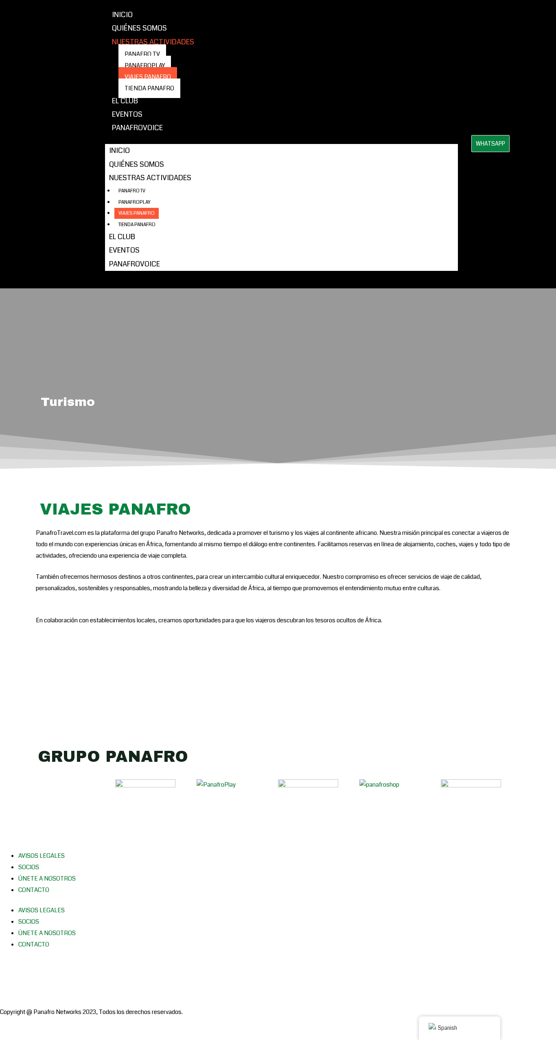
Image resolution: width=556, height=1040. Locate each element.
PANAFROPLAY (145, 65)
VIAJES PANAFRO (148, 76)
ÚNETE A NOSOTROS (47, 878)
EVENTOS (127, 114)
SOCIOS (28, 867)
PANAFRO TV (142, 54)
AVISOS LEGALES (41, 855)
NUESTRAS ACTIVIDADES (153, 42)
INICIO (122, 14)
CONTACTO (33, 889)
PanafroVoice (137, 127)
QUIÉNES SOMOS (139, 28)
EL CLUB (125, 101)
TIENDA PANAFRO (149, 88)
